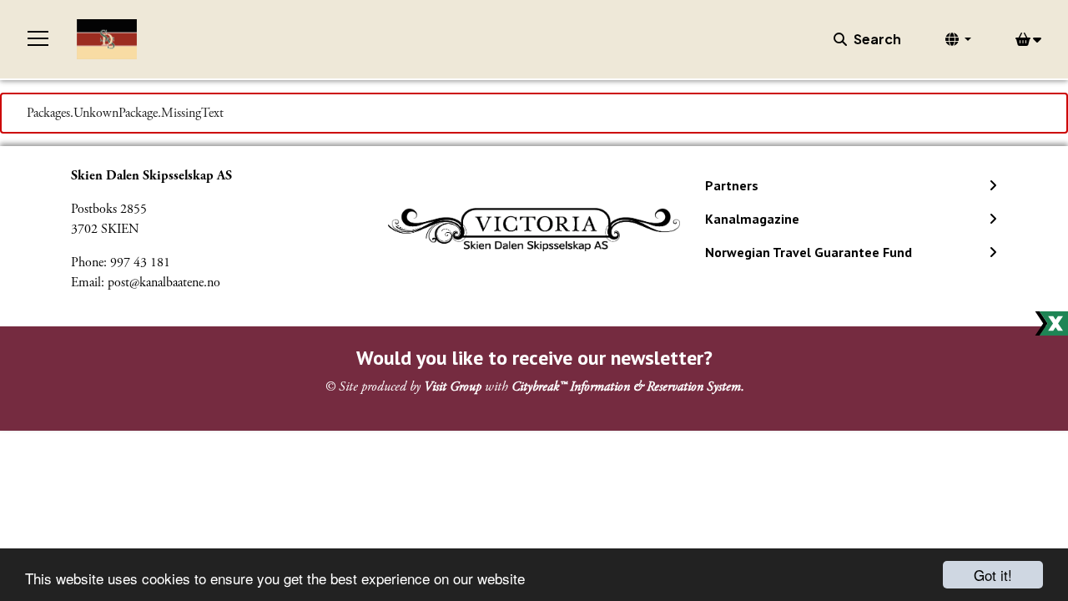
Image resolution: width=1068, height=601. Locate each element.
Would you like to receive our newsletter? (534, 358)
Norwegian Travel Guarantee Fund (808, 252)
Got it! (993, 574)
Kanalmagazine (752, 218)
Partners (731, 185)
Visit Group (452, 387)
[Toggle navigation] (38, 39)
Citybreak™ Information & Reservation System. (627, 387)
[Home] (107, 39)
